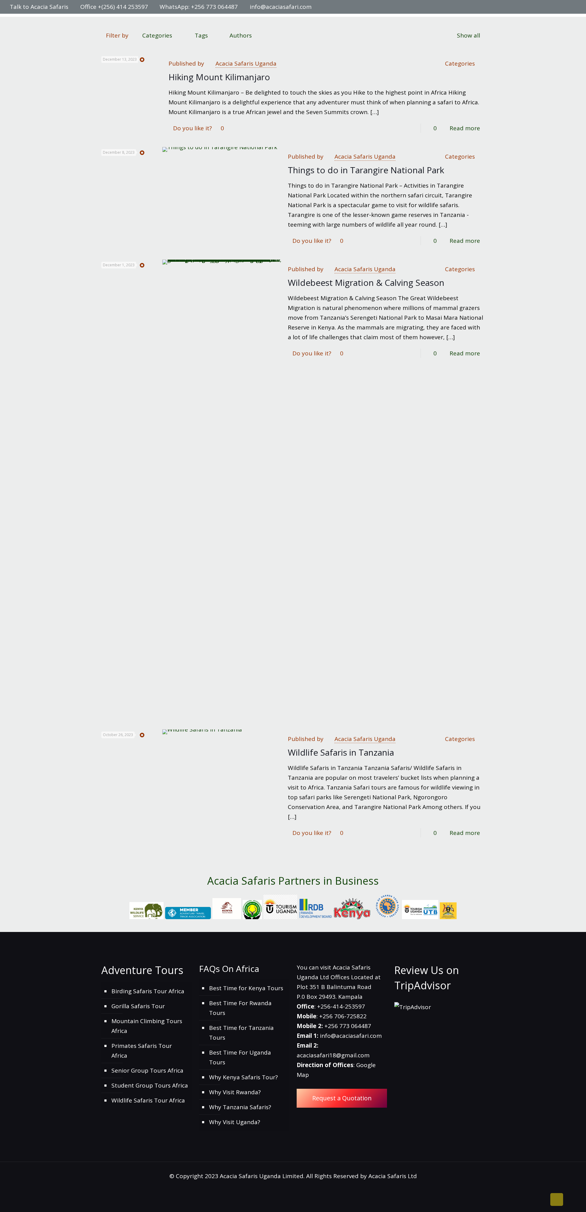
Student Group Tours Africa (149, 1085)
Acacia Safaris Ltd (392, 1176)
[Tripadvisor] (573, 7)
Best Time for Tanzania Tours (241, 1032)
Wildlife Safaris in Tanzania (341, 752)
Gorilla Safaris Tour (138, 1006)
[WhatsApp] (532, 7)
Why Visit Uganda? (234, 1122)
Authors (241, 35)
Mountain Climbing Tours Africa (146, 1026)
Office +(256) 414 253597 (114, 7)
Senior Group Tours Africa (147, 1070)
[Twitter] (548, 7)
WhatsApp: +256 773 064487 (199, 7)
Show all (468, 35)
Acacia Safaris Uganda (246, 63)
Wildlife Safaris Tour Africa (148, 1100)
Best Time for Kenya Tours (246, 988)
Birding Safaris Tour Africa (147, 991)
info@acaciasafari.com (281, 7)
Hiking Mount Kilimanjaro (219, 77)
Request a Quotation (342, 1098)
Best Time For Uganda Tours (240, 1057)
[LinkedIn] (556, 7)
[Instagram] (565, 7)
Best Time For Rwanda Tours (240, 1008)
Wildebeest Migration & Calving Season (366, 282)
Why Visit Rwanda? (235, 1092)
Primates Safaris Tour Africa (141, 1050)
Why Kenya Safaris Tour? (243, 1077)
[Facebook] (540, 7)
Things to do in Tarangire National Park (366, 170)
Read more (465, 128)
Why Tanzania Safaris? (240, 1107)
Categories (157, 35)
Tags (201, 35)
